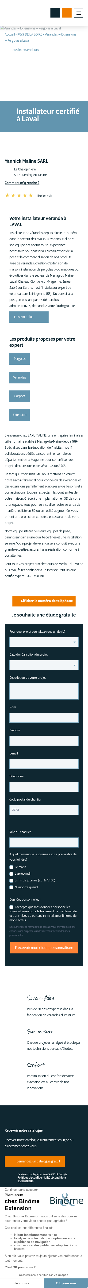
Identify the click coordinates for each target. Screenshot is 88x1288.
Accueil (10, 34)
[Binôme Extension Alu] (21, 13)
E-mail (14, 753)
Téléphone (17, 776)
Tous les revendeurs (25, 50)
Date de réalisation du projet (28, 654)
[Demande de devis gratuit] (67, 13)
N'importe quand (26, 887)
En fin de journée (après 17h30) (34, 880)
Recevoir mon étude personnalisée (44, 948)
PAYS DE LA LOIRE (29, 34)
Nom (13, 707)
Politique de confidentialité (34, 1177)
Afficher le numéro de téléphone (47, 601)
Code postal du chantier (26, 799)
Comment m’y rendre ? (22, 183)
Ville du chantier (21, 832)
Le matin (20, 867)
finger (55, 13)
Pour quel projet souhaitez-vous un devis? (38, 631)
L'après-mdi (22, 873)
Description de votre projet (27, 677)
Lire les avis (44, 196)
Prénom (15, 730)
